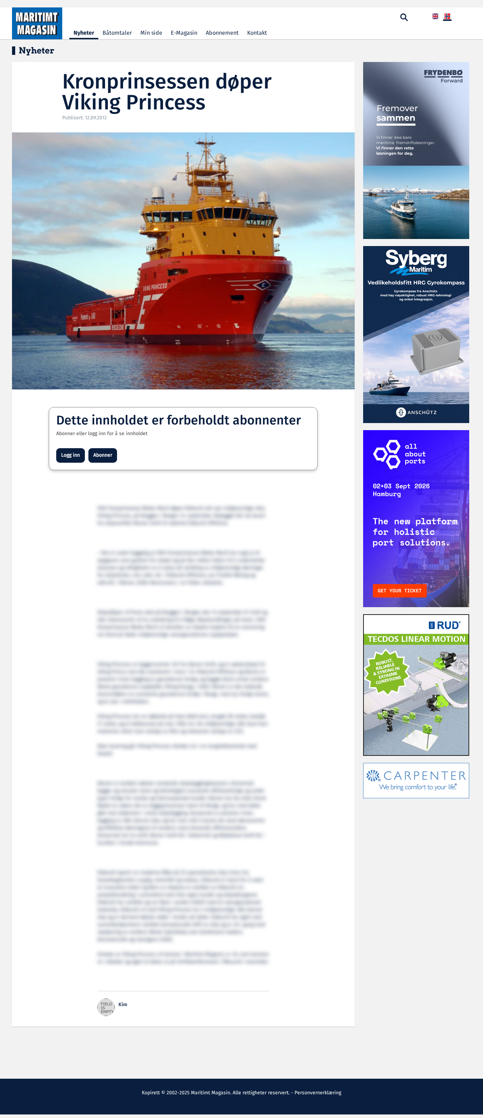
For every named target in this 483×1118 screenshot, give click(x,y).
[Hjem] (37, 23)
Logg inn (70, 455)
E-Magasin (184, 33)
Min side (151, 33)
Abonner (102, 455)
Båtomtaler (117, 33)
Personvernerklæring (318, 1093)
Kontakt (257, 33)
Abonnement (222, 33)
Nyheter (84, 33)
